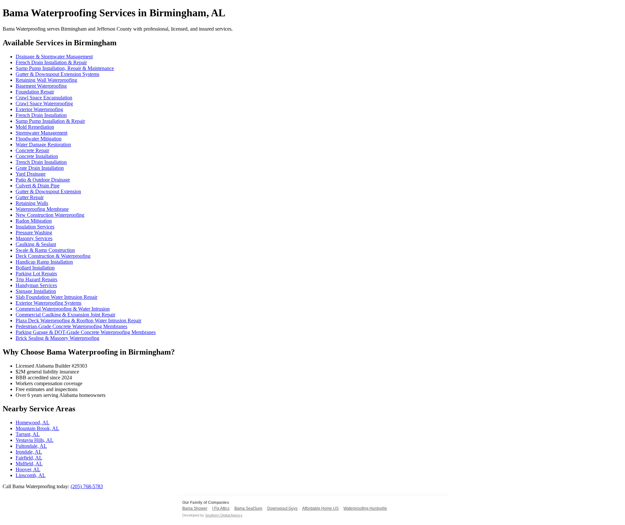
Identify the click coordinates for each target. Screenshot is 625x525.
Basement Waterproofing (41, 86)
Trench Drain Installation (41, 162)
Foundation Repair (35, 92)
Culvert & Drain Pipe (38, 185)
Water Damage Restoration (43, 144)
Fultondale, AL (31, 446)
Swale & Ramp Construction (45, 250)
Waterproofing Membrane (42, 209)
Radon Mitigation (34, 221)
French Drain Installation (41, 115)
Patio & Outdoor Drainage (43, 179)
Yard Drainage (31, 174)
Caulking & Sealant (36, 244)
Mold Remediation (35, 127)
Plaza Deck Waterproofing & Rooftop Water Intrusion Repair (78, 320)
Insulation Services (35, 226)
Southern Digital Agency (224, 515)
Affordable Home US (320, 508)
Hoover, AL (28, 469)
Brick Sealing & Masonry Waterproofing (57, 338)
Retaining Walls (32, 203)
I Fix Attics (220, 508)
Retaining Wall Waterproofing (46, 80)
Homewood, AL (32, 422)
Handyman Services (36, 285)
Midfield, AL (29, 463)
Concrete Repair (32, 150)
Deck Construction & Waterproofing (53, 256)
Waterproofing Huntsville (365, 508)
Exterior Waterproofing (39, 109)
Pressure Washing (34, 232)
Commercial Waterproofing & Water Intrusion (63, 309)
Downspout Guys (282, 508)
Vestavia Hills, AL (34, 440)
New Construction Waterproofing (50, 215)
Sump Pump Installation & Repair (50, 121)
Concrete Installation (37, 156)
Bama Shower (194, 508)
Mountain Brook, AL (37, 428)
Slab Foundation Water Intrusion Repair (56, 297)
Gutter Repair (30, 197)
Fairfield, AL (29, 457)
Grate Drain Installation (40, 168)
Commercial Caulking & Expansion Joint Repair (65, 314)
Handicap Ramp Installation (44, 262)
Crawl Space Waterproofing (44, 103)
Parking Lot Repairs (36, 273)
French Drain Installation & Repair (51, 62)
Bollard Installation (35, 267)
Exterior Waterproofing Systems (48, 303)
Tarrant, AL (28, 434)
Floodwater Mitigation (39, 138)
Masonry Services (34, 238)
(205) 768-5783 (87, 486)
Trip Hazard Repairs (36, 279)
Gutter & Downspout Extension (48, 191)
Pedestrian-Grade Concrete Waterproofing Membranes (71, 326)
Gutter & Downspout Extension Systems (57, 74)
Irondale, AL (29, 452)
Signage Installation (36, 291)
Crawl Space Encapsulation (44, 97)
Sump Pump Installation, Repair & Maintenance (65, 68)
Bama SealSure (248, 508)
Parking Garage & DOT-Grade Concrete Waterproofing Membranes (86, 332)
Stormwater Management (41, 133)
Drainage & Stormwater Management (54, 56)
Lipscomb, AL (31, 475)
